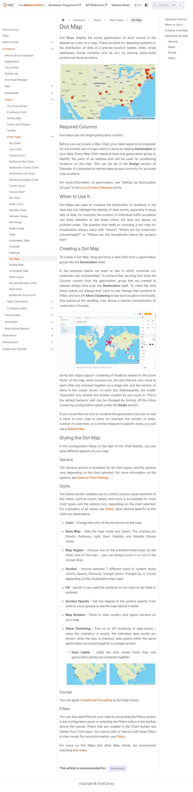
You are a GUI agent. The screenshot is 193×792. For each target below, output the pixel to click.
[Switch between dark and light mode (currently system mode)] (146, 5)
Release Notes (121, 5)
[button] (29, 42)
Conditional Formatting (96, 700)
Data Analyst (117, 768)
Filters (120, 736)
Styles (109, 509)
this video (80, 750)
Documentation (34, 5)
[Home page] (63, 20)
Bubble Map (76, 429)
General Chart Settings (93, 477)
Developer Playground (63, 5)
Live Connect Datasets (96, 187)
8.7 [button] (137, 5)
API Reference (95, 5)
